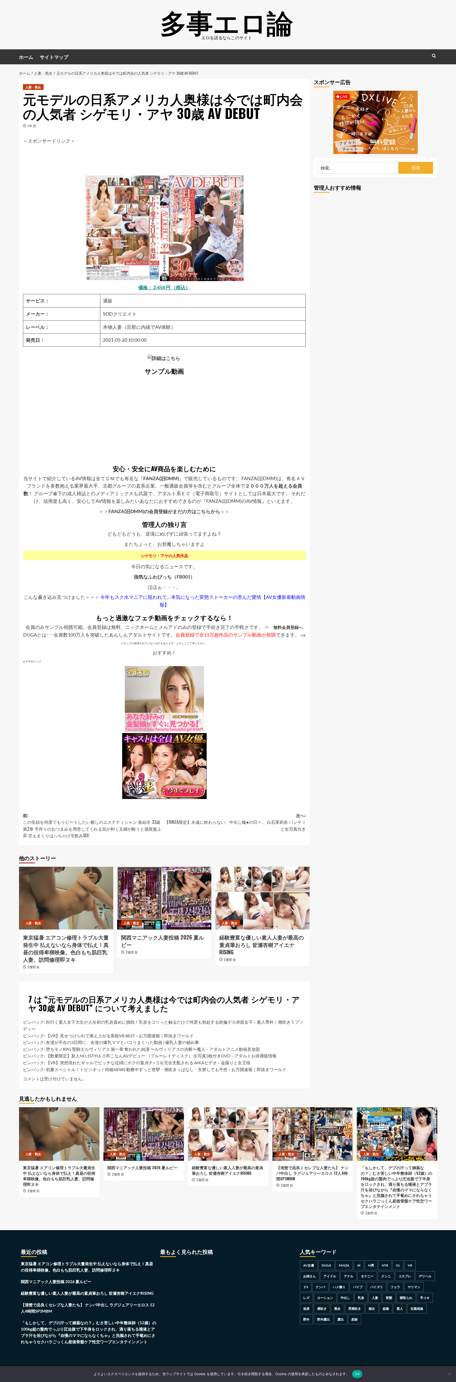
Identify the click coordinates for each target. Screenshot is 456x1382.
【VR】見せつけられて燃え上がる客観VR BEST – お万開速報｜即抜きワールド (120, 1035)
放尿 (306, 1309)
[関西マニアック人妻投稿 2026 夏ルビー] (164, 898)
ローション (325, 1298)
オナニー (367, 1276)
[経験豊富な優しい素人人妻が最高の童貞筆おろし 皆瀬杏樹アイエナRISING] (262, 898)
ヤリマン (414, 1287)
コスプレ (404, 1276)
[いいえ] (449, 1374)
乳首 (361, 1298)
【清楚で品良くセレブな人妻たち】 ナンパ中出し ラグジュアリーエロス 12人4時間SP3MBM (312, 1172)
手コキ (425, 1298)
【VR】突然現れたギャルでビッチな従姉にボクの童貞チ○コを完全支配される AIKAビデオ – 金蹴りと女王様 (148, 1062)
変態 (389, 1298)
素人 (400, 1309)
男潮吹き (354, 1309)
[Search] (434, 55)
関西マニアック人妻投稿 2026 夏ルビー (162, 940)
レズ (306, 1298)
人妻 (375, 1298)
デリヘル (425, 1276)
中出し (345, 1298)
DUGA (326, 1265)
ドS (305, 1287)
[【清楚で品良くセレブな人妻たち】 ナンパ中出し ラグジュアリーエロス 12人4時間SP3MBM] (312, 1134)
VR (410, 1265)
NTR (385, 1265)
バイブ (358, 1287)
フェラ (395, 1287)
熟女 (337, 1309)
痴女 (372, 1309)
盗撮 (386, 1309)
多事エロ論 (226, 21)
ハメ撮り (339, 1287)
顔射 (355, 1319)
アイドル (330, 1276)
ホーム (26, 56)
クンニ (386, 1276)
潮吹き (322, 1309)
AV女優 (308, 1265)
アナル (348, 1276)
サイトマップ (54, 56)
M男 (371, 1265)
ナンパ (320, 1287)
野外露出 (323, 1319)
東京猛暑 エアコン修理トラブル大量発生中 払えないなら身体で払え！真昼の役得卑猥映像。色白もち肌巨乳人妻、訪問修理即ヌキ (66, 948)
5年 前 (31, 126)
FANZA (344, 1265)
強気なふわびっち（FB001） (164, 577)
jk (358, 1265)
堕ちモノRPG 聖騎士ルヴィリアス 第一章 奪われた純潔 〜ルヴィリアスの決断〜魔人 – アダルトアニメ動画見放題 (153, 1049)
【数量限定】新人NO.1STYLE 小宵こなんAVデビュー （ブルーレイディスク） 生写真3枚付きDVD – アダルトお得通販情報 (161, 1055)
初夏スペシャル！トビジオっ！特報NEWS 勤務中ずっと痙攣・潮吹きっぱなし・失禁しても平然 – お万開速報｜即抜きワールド (166, 1069)
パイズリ (376, 1287)
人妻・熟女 (33, 87)
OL (398, 1265)
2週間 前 (33, 967)
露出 (341, 1319)
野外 (306, 1319)
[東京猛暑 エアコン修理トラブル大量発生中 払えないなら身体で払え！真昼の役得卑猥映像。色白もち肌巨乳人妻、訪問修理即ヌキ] (66, 898)
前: (92, 825)
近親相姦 (417, 1309)
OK (357, 1374)
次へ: (235, 822)
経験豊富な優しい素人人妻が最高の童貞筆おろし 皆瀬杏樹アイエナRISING (261, 944)
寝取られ (406, 1298)
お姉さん (309, 1276)
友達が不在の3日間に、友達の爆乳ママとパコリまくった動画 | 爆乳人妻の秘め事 (122, 1042)
